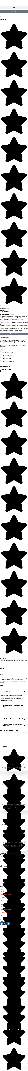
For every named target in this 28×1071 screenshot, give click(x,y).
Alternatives (4, 311)
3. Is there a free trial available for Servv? (12, 712)
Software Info (4, 309)
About (2, 891)
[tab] (14, 691)
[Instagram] (5, 923)
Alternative (4, 897)
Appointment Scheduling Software (13, 16)
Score (2, 310)
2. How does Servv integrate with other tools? (13, 706)
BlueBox (4, 824)
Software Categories (6, 894)
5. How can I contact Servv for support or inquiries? (13, 725)
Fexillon (4, 746)
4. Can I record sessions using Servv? (13, 718)
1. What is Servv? (7, 691)
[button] (14, 7)
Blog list (3, 900)
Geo (3, 785)
